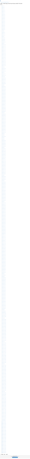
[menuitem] (0, 1)
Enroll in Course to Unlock (15, 457)
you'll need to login (17, 456)
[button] (0, 0)
